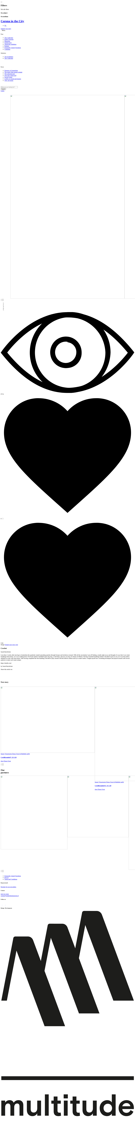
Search (3, 89)
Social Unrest (8, 77)
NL (5, 25)
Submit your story (6, 28)
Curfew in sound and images (12, 79)
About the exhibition (10, 44)
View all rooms (8, 80)
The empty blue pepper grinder (13, 72)
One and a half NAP (10, 75)
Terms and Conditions (10, 879)
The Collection (8, 38)
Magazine (7, 41)
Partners (6, 46)
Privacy (6, 877)
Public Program (8, 39)
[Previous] (1, 300)
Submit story (8, 43)
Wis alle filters (5, 9)
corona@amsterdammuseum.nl (10, 896)
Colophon (7, 49)
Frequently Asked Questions (12, 47)
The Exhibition (8, 57)
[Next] (3, 300)
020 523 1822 (5, 894)
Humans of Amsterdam (11, 70)
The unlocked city (9, 74)
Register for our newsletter (8, 887)
